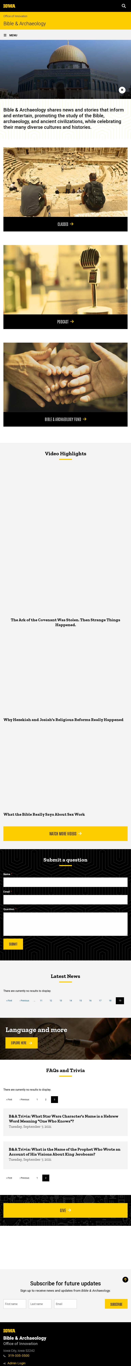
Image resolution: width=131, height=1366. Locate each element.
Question (8, 909)
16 (91, 1000)
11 (42, 1000)
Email (6, 891)
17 (101, 1000)
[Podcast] (65, 280)
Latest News (65, 976)
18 (111, 1000)
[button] (124, 6)
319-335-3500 (18, 1356)
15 (81, 1000)
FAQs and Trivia (65, 1070)
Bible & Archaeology (24, 23)
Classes (63, 223)
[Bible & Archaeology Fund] (65, 377)
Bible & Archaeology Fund (63, 419)
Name (6, 874)
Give (63, 1210)
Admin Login (16, 1363)
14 (71, 1000)
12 (52, 1000)
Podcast (63, 321)
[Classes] (65, 182)
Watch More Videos (62, 833)
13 (62, 1000)
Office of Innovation (15, 16)
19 (121, 1001)
